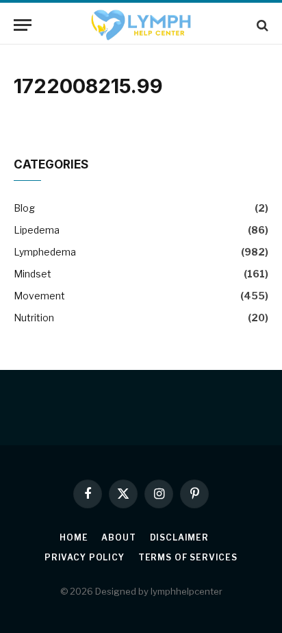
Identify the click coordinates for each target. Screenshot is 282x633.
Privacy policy (84, 557)
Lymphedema (45, 252)
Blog (24, 208)
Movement (39, 295)
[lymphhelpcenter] (140, 25)
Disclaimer (179, 537)
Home (74, 537)
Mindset (32, 274)
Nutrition (34, 317)
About (118, 537)
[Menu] (22, 25)
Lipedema (37, 230)
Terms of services (188, 557)
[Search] (261, 25)
